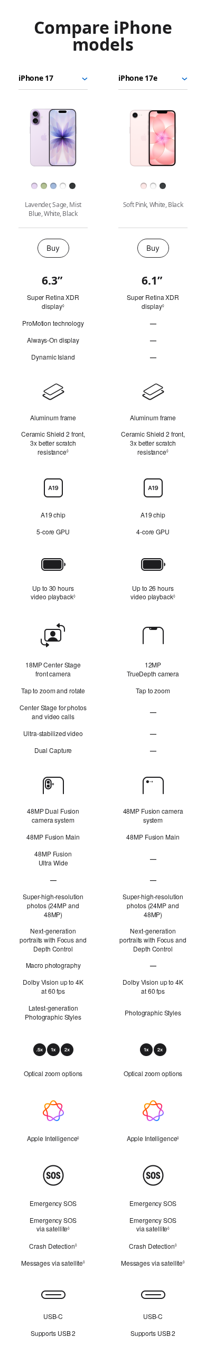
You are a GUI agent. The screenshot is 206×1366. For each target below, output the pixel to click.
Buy (52, 247)
